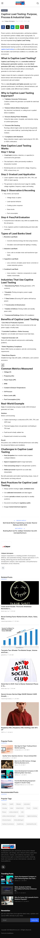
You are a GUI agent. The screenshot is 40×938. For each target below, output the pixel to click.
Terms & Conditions (7, 933)
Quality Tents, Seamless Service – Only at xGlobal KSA (19, 756)
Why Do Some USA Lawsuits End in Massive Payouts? (26, 898)
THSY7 (2, 732)
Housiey (4, 808)
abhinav (17, 774)
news (11, 808)
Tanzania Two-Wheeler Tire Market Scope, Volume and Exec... (19, 651)
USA (22, 812)
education (21, 816)
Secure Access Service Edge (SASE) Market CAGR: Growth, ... (19, 695)
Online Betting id (18, 820)
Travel (28, 808)
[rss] (3, 867)
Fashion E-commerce (8, 824)
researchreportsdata (6, 621)
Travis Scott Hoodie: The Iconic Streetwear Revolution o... (16, 608)
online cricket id (13, 812)
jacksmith (3, 655)
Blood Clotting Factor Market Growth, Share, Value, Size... (19, 618)
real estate (27, 804)
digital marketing (32, 816)
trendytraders (18, 750)
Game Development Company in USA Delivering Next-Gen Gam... (26, 772)
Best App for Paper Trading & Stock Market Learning (26, 747)
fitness (4, 812)
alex (16, 765)
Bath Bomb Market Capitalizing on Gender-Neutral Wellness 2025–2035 (20, 524)
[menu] (2, 3)
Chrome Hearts (6, 820)
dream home (19, 808)
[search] (37, 3)
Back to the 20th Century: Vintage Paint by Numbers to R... (25, 762)
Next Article (19, 528)
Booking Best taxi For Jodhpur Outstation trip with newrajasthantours (20, 532)
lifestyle (18, 804)
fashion (4, 804)
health (11, 804)
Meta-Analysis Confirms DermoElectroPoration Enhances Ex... (26, 889)
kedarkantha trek (31, 824)
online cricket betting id (8, 816)
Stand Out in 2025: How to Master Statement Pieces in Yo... (19, 685)
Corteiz (35, 808)
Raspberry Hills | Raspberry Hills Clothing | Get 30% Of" (19, 729)
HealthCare (20, 824)
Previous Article (21, 520)
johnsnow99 (5, 758)
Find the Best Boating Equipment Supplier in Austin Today (25, 781)
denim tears (4, 611)
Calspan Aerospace (7, 553)
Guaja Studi (17, 901)
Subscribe (34, 920)
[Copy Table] (2, 365)
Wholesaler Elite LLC (19, 784)
